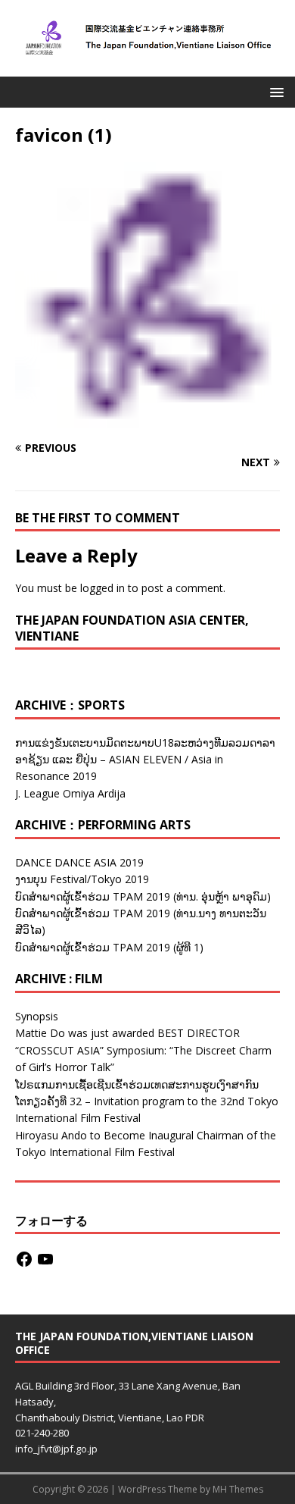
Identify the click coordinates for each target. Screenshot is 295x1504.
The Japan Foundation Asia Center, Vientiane (132, 628)
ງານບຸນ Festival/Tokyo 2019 (82, 879)
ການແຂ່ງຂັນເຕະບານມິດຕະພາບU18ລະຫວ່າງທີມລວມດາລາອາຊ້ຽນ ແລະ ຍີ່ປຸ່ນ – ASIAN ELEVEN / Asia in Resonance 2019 (145, 759)
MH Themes (238, 1489)
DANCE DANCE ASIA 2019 (79, 862)
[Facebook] (24, 1259)
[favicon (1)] (147, 418)
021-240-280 (42, 1433)
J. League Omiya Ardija (70, 793)
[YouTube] (45, 1259)
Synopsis (36, 1016)
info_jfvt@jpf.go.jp (56, 1448)
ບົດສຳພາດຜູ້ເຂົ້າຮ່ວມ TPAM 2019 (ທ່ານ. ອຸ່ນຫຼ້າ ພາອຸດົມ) (143, 896)
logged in (102, 588)
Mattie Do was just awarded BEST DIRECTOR (127, 1033)
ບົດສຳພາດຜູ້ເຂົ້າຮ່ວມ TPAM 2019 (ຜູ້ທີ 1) (109, 947)
